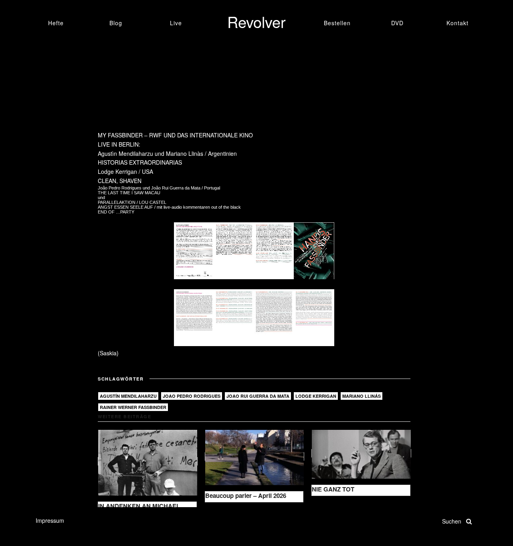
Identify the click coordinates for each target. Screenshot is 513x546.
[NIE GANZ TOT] (361, 453)
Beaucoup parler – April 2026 (245, 495)
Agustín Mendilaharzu (128, 396)
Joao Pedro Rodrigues (191, 396)
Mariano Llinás (361, 396)
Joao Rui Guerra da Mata (257, 396)
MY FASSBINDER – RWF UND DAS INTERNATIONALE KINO (175, 135)
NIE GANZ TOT (333, 489)
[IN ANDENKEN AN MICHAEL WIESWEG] (148, 461)
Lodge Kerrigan (315, 396)
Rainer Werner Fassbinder (133, 407)
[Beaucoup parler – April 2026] (255, 456)
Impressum (50, 520)
